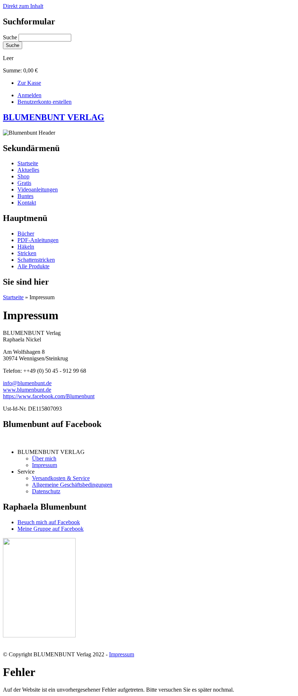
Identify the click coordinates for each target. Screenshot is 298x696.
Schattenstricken (36, 260)
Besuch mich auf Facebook (48, 522)
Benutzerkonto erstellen (44, 102)
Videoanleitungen (37, 189)
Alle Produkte (33, 266)
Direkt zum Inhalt (23, 6)
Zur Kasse (29, 83)
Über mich (44, 458)
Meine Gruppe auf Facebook (50, 529)
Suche (11, 37)
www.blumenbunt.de (27, 390)
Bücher (25, 233)
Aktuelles (28, 170)
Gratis (24, 183)
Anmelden (29, 95)
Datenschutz (46, 491)
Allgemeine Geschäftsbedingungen (72, 485)
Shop (23, 176)
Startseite (27, 163)
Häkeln (25, 247)
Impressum (44, 465)
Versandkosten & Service (61, 478)
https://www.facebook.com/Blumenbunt (48, 396)
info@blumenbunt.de (27, 383)
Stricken (26, 253)
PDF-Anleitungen (38, 240)
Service (26, 471)
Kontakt (26, 202)
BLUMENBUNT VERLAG (53, 117)
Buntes (25, 196)
